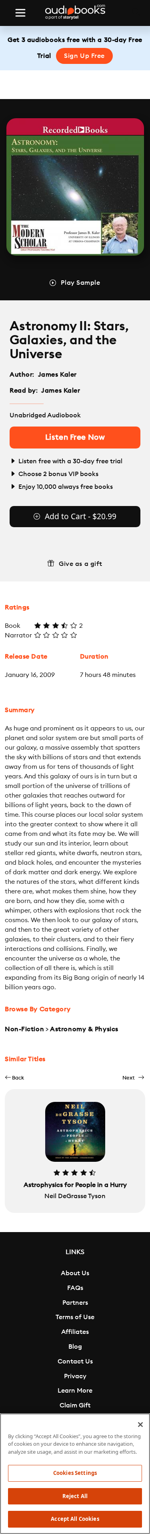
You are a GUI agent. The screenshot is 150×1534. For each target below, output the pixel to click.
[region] (75, 1473)
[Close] (140, 1424)
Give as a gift (80, 564)
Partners (75, 1303)
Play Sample (80, 282)
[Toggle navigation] (20, 12)
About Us (75, 1273)
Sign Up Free (84, 56)
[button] (14, 1078)
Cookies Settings (75, 1472)
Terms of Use (75, 1317)
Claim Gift (75, 1405)
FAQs (75, 1288)
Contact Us (75, 1361)
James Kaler (57, 374)
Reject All (75, 1496)
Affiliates (75, 1332)
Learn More (75, 1390)
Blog (75, 1346)
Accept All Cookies (75, 1518)
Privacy (75, 1376)
